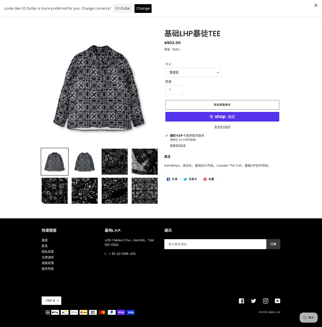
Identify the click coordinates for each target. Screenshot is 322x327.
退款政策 (48, 263)
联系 (45, 246)
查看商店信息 (178, 145)
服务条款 (48, 268)
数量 (168, 81)
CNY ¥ (50, 300)
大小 (168, 64)
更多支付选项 (222, 127)
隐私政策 (48, 251)
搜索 (45, 240)
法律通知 (48, 257)
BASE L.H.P (274, 312)
